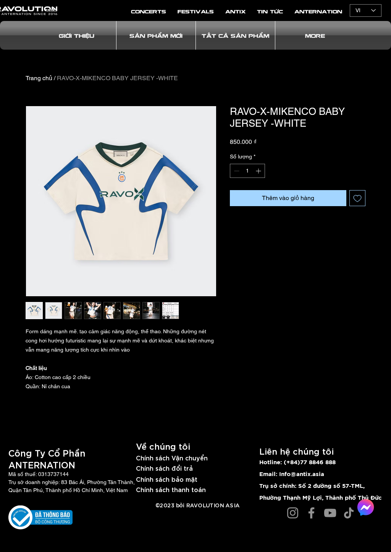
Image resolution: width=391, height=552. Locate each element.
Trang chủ (39, 78)
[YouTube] (330, 512)
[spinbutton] (247, 171)
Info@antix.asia (301, 474)
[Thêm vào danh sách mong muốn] (357, 198)
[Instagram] (292, 512)
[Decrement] (236, 171)
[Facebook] (311, 512)
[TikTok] (348, 512)
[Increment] (259, 171)
